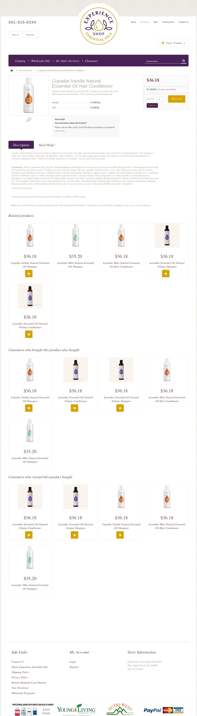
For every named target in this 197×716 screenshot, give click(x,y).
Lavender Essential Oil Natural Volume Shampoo (166, 264)
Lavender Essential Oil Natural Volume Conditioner (30, 325)
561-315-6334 (22, 22)
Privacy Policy (20, 677)
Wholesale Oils (40, 61)
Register (30, 34)
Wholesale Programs (23, 693)
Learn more (60, 131)
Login (73, 661)
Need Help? (47, 144)
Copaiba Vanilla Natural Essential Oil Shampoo (30, 264)
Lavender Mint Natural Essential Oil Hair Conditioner (121, 264)
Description (21, 144)
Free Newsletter (20, 688)
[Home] (98, 26)
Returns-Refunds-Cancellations (29, 682)
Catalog (20, 61)
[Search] (183, 61)
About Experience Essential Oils (30, 667)
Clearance (91, 61)
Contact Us (18, 661)
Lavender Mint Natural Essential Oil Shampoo (75, 264)
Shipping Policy (20, 672)
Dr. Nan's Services (67, 61)
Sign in (15, 34)
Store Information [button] (141, 652)
